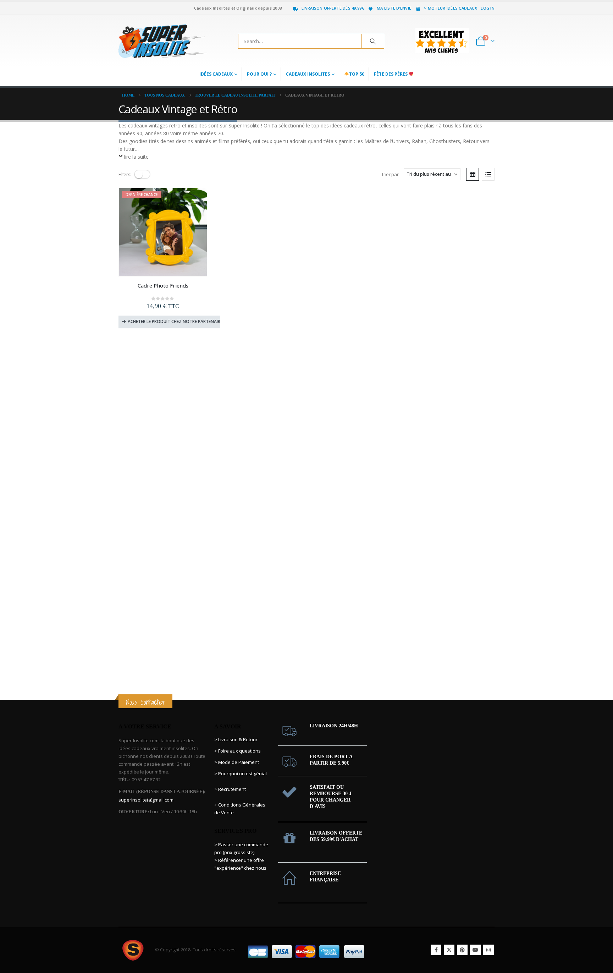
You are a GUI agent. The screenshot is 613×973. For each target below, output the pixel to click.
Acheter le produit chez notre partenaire (174, 321)
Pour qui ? (259, 74)
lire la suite (136, 156)
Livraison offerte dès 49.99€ (333, 8)
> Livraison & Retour (236, 739)
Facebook (436, 950)
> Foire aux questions (237, 751)
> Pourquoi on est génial (241, 773)
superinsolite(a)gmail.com (145, 800)
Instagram (488, 950)
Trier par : (391, 174)
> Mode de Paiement (236, 762)
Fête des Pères (391, 74)
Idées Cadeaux (216, 74)
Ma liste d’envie (394, 8)
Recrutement (232, 789)
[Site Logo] (162, 41)
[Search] (373, 41)
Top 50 (356, 74)
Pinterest (462, 950)
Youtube (475, 950)
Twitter (449, 950)
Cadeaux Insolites (308, 74)
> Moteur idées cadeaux (450, 8)
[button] (142, 174)
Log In (488, 8)
